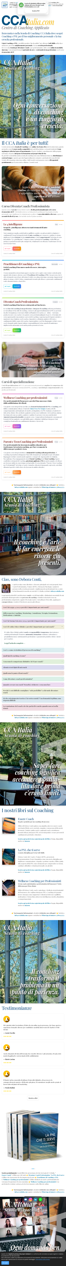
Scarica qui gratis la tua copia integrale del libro (34, 839)
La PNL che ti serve (29, 850)
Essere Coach (26, 819)
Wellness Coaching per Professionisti (39, 881)
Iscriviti (17, 248)
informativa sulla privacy (43, 1259)
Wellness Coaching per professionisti (43, 1182)
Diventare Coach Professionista (39, 1175)
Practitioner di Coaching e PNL (47, 1177)
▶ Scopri (7, 248)
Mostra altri (33, 1098)
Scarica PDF (36, 11)
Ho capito (5, 1263)
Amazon (27, 841)
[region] (33, 1136)
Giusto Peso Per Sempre (38, 409)
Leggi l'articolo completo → (14, 643)
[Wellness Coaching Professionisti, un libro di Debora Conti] (33, 1135)
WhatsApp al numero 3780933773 (53, 487)
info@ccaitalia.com (21, 487)
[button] (5, 5)
